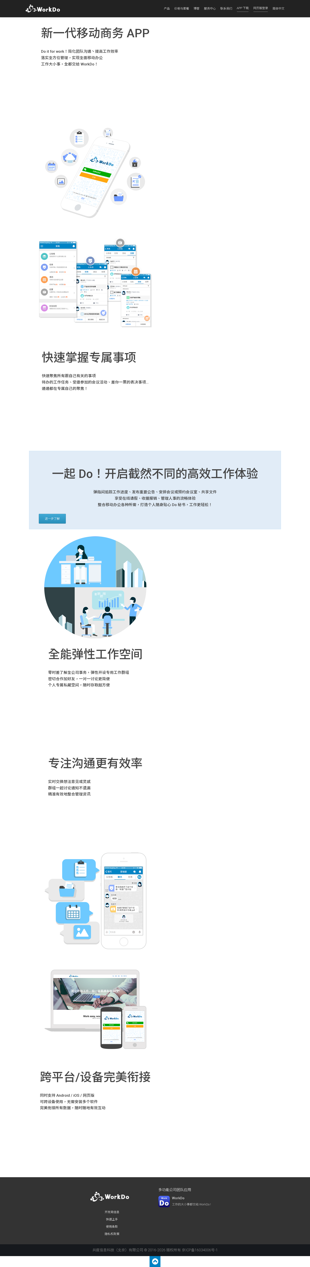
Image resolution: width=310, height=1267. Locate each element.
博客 (196, 8)
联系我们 (226, 8)
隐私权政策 (112, 1234)
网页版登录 (260, 8)
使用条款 (112, 1226)
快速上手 (112, 1219)
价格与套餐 (181, 8)
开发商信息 (112, 1212)
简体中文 (278, 8)
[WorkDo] (44, 8)
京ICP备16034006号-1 (200, 1250)
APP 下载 (243, 8)
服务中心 (210, 8)
